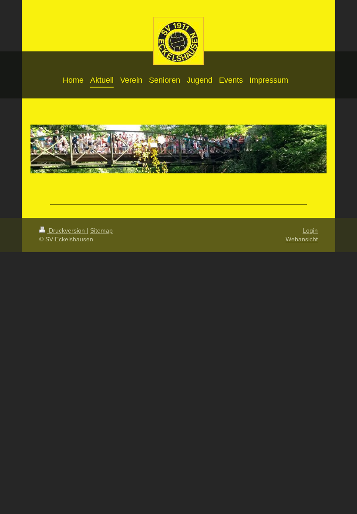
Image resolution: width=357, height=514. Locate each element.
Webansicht (302, 239)
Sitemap (101, 230)
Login (310, 230)
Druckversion (67, 230)
